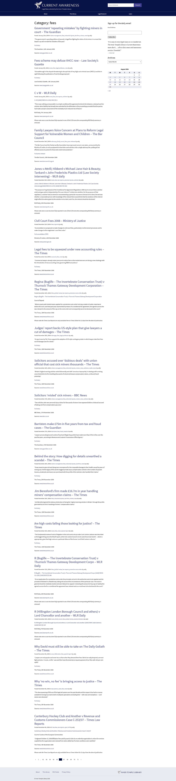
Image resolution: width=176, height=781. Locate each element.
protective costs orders (75, 293)
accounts (54, 257)
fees (63, 35)
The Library (73, 14)
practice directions (79, 619)
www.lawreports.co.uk (46, 116)
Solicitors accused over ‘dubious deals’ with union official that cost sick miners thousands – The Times (66, 362)
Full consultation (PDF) (41, 234)
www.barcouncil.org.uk (46, 161)
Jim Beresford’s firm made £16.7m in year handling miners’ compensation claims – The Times (66, 493)
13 (124, 80)
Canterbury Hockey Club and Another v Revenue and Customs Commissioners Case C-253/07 (62, 731)
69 (71, 759)
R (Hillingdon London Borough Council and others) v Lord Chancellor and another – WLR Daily (67, 613)
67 (64, 759)
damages (54, 335)
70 (74, 759)
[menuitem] (46, 14)
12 (120, 80)
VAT (69, 727)
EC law (53, 727)
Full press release (39, 154)
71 (78, 759)
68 (67, 759)
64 (53, 759)
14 (129, 80)
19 (120, 82)
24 (110, 84)
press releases (71, 141)
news (86, 35)
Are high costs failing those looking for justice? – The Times (67, 525)
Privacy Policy (66, 772)
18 (115, 82)
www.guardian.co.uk (45, 53)
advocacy (54, 141)
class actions (54, 689)
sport (66, 727)
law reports (59, 97)
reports (56, 224)
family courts (60, 141)
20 (124, 82)
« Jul (109, 91)
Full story (37, 45)
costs (51, 68)
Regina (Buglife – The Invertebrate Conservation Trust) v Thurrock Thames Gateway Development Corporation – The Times (69, 285)
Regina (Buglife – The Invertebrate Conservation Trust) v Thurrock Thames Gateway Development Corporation (68, 297)
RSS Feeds (56, 772)
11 (115, 80)
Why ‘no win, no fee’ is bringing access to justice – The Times (68, 683)
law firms (77, 35)
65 (57, 759)
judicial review (58, 293)
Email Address (111, 27)
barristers (54, 431)
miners (82, 35)
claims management (56, 35)
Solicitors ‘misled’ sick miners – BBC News (60, 395)
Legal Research (102, 14)
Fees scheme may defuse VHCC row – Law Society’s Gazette (66, 62)
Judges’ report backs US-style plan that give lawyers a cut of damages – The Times (68, 330)
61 (43, 759)
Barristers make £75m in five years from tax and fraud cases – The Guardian (67, 426)
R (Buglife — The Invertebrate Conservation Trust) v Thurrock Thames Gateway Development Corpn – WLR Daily (68, 562)
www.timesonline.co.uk (46, 274)
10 (110, 80)
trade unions (92, 368)
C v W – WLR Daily (45, 93)
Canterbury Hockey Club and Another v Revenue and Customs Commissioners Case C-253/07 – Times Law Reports (67, 720)
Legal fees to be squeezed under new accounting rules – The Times (69, 251)
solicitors (65, 97)
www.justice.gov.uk (45, 242)
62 (46, 759)
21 (129, 82)
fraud (61, 431)
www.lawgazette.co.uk (46, 85)
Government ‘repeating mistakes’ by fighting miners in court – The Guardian (68, 30)
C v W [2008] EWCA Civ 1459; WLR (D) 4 (45, 100)
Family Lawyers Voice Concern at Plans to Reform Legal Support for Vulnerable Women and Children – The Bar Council (68, 134)
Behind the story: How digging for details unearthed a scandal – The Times (67, 458)
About (45, 14)
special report (65, 531)
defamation (57, 654)
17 (110, 82)
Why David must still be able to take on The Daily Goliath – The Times (69, 648)
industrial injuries (69, 35)
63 (50, 759)
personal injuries (69, 180)
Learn (130, 14)
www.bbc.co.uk (44, 416)
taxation (66, 431)
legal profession (60, 68)
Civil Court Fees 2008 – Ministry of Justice (60, 221)
